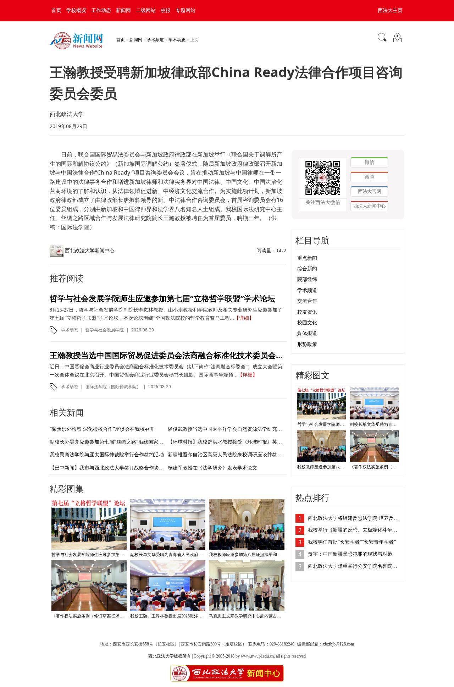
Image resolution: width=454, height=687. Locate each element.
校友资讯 (307, 312)
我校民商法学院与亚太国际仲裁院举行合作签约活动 (107, 454)
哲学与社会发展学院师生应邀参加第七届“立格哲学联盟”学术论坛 (162, 298)
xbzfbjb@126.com (338, 644)
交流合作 (307, 301)
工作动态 (101, 10)
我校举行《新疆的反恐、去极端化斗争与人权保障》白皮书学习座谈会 (354, 530)
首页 (56, 10)
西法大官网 (369, 191)
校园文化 (307, 322)
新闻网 (123, 10)
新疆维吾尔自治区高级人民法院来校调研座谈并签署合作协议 (235, 454)
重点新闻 (307, 258)
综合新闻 (307, 268)
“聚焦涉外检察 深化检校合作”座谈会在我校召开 (102, 429)
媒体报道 (307, 333)
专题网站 (185, 10)
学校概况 (76, 10)
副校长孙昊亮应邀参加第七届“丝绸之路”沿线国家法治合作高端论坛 (124, 442)
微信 (369, 162)
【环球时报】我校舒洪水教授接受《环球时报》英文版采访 (232, 442)
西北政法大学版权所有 (169, 656)
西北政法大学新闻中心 (90, 250)
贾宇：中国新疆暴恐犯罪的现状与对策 (350, 554)
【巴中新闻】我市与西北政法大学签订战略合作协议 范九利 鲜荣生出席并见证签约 (140, 468)
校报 (166, 10)
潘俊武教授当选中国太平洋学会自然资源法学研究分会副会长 (235, 429)
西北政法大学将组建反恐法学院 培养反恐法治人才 (354, 518)
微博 (369, 176)
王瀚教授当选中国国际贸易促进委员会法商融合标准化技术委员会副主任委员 (182, 355)
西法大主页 (390, 10)
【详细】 (244, 318)
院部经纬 (307, 279)
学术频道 (155, 39)
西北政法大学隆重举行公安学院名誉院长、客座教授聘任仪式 (354, 566)
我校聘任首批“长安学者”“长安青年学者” (352, 542)
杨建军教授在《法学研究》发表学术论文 (212, 468)
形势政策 (307, 344)
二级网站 (146, 10)
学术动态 (177, 39)
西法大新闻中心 (369, 205)
